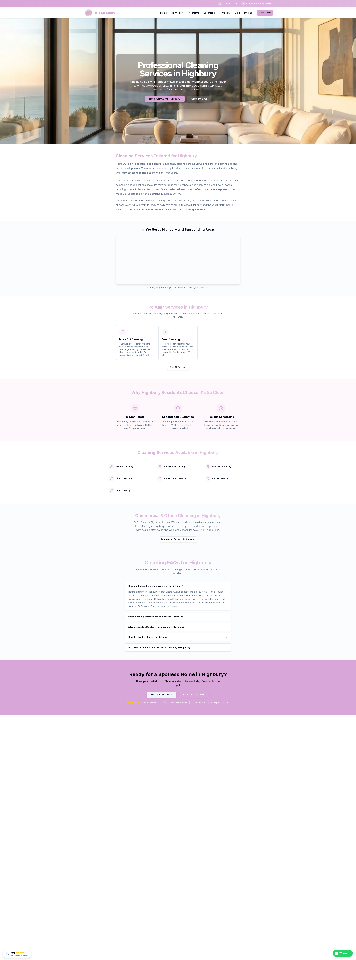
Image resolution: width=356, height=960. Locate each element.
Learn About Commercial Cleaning (178, 539)
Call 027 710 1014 (194, 694)
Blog (237, 12)
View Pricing (199, 98)
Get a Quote (265, 13)
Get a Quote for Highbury (164, 98)
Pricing (248, 12)
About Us (194, 12)
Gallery (226, 12)
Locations (209, 12)
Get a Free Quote (161, 694)
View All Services (178, 367)
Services (176, 12)
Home (163, 12)
